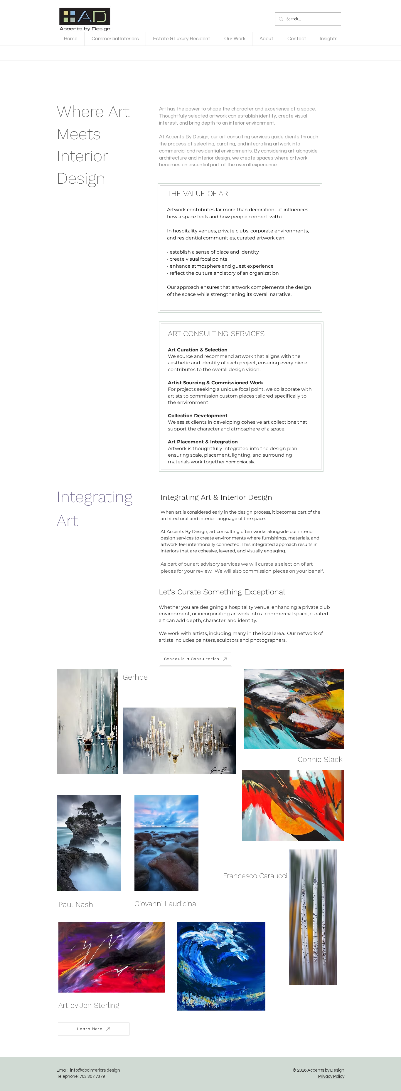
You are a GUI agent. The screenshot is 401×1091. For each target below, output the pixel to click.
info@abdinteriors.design (94, 1070)
